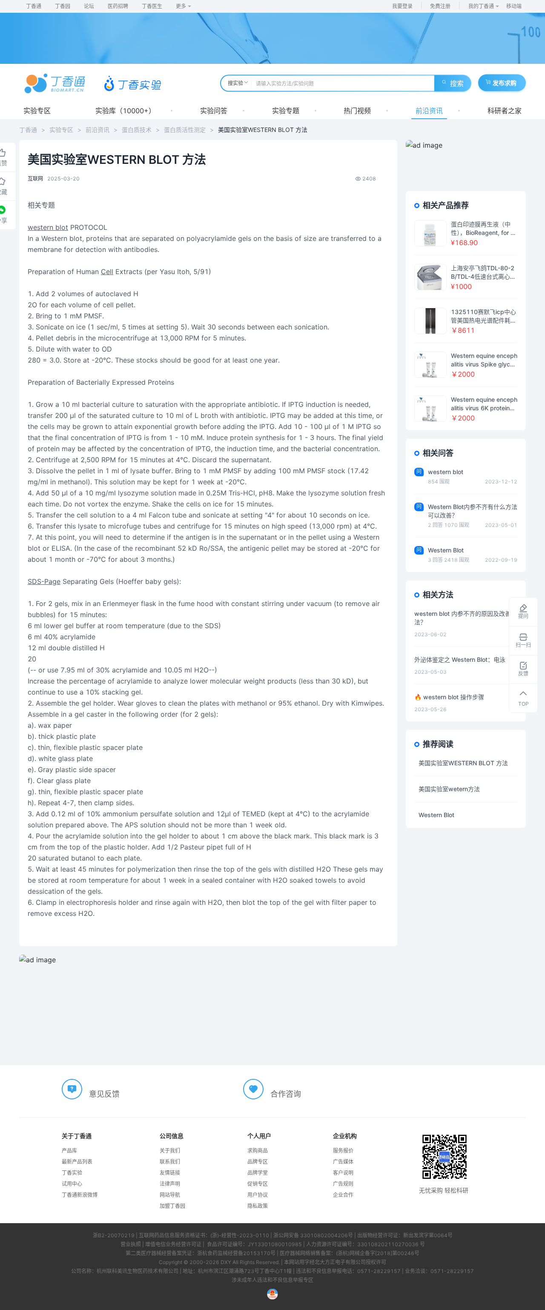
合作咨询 (285, 1094)
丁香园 (62, 6)
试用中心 (72, 1184)
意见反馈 (104, 1094)
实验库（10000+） (125, 110)
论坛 (89, 6)
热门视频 (357, 110)
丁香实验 (72, 1173)
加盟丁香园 (172, 1206)
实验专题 (285, 110)
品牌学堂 (257, 1173)
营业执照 (130, 1244)
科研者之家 (505, 110)
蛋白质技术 (137, 129)
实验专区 (37, 110)
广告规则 (343, 1184)
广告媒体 (343, 1161)
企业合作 (343, 1195)
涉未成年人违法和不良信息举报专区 (272, 1280)
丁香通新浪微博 (80, 1195)
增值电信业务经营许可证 (173, 1244)
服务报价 (343, 1150)
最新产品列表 (77, 1161)
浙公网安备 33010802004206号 (313, 1235)
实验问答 (213, 110)
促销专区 (257, 1184)
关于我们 (170, 1150)
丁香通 (33, 6)
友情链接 (170, 1173)
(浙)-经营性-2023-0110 (239, 1235)
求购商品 (257, 1150)
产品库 (69, 1150)
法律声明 (170, 1184)
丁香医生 (152, 6)
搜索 (457, 83)
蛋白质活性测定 (185, 129)
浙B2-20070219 (114, 1235)
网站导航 (170, 1195)
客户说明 (343, 1173)
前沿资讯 (429, 110)
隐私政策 (257, 1206)
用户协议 (257, 1195)
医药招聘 (118, 6)
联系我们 (170, 1161)
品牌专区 (257, 1161)
